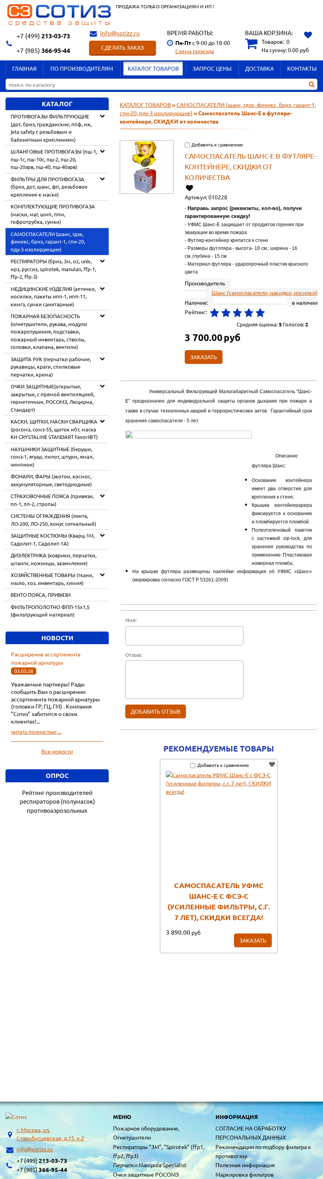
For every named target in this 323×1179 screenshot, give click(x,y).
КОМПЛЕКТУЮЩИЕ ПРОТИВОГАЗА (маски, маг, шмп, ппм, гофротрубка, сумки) (53, 214)
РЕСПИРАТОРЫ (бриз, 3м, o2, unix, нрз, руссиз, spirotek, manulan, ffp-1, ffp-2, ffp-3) (53, 269)
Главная (24, 68)
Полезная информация (245, 1164)
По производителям (81, 68)
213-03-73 (43, 36)
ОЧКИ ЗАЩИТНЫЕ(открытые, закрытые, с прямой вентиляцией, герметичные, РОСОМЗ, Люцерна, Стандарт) (53, 398)
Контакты (302, 68)
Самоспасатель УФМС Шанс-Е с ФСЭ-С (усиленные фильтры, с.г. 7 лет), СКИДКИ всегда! (218, 901)
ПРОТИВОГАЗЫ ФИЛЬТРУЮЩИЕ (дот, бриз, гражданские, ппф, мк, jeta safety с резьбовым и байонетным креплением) (51, 128)
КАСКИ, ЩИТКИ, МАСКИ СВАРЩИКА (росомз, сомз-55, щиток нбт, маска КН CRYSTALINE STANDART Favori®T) (54, 429)
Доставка (259, 68)
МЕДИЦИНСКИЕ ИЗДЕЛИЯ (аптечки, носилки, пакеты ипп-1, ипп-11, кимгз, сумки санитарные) (53, 296)
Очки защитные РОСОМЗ (146, 1174)
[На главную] (16, 1117)
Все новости (57, 751)
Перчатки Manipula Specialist (150, 1164)
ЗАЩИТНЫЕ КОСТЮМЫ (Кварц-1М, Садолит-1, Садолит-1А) (53, 539)
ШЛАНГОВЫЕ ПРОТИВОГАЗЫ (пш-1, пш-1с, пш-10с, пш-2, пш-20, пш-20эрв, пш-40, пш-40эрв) (54, 159)
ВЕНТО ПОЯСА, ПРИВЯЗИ (41, 594)
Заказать (252, 940)
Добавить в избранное (190, 187)
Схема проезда (194, 50)
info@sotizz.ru (120, 33)
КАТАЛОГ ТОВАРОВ (153, 68)
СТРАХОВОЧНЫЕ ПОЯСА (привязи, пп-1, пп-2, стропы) (52, 500)
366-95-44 (43, 50)
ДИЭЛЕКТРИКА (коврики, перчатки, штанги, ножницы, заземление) (54, 559)
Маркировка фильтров (244, 1174)
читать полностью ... (36, 731)
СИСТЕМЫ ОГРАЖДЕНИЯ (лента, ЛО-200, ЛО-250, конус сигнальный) (53, 519)
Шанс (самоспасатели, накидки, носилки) (264, 292)
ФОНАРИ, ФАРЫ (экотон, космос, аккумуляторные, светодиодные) (51, 480)
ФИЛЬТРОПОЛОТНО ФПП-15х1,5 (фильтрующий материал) (50, 611)
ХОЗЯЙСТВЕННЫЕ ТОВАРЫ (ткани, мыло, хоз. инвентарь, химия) (52, 579)
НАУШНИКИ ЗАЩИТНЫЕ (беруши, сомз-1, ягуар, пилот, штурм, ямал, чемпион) (52, 457)
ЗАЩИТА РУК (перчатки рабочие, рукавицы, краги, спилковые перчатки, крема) (51, 367)
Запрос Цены (212, 68)
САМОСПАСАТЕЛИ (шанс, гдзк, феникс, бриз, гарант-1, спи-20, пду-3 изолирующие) (48, 242)
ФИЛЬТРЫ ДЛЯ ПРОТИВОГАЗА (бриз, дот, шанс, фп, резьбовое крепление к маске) (49, 187)
